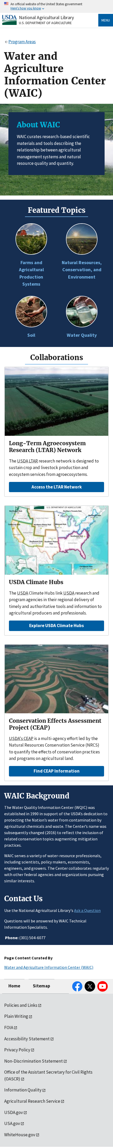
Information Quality (23, 1090)
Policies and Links (20, 1005)
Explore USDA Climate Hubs (56, 625)
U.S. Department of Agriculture (45, 22)
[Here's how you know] (56, 6)
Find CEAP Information (57, 771)
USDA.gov (13, 1112)
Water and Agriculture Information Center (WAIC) (48, 967)
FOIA (8, 1027)
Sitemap (41, 986)
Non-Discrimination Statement (33, 1061)
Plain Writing (16, 1016)
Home (14, 986)
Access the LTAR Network (57, 487)
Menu (105, 20)
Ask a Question (87, 910)
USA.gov (12, 1123)
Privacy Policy (17, 1050)
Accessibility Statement (27, 1039)
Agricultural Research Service (32, 1101)
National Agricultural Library (46, 17)
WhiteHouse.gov (19, 1135)
